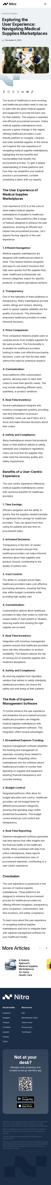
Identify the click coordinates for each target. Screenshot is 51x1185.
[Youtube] (27, 91)
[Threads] (13, 91)
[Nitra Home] (9, 4)
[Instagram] (8, 91)
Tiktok (5, 1042)
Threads (6, 1022)
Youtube (6, 1037)
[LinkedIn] (22, 91)
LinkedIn (6, 1032)
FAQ (23, 1013)
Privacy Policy (27, 1027)
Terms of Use (27, 1022)
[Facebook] (4, 91)
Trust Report (26, 1032)
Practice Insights (9, 13)
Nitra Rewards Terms (30, 1018)
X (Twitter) (6, 1027)
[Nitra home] (16, 997)
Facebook (6, 1013)
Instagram (6, 1018)
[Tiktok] (32, 91)
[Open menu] (45, 4)
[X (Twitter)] (18, 91)
